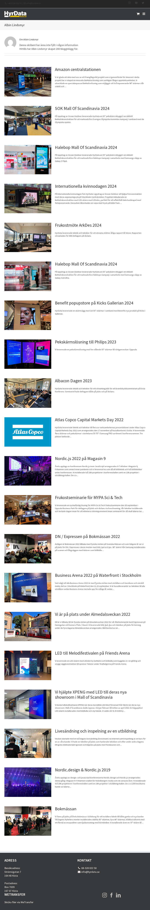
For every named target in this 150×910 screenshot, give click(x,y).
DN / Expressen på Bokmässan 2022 (87, 536)
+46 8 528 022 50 (14, 3)
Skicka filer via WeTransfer (18, 902)
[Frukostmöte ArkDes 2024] (27, 237)
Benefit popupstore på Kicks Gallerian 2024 (94, 303)
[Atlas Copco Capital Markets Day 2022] (27, 432)
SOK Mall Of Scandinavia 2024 (82, 108)
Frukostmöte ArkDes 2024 (78, 225)
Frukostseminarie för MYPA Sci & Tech (88, 497)
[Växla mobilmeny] (144, 13)
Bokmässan (65, 808)
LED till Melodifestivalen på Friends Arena (92, 653)
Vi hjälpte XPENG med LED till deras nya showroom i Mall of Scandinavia (91, 694)
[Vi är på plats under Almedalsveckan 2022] (27, 626)
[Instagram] (104, 895)
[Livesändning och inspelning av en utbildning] (27, 743)
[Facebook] (111, 895)
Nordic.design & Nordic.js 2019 (82, 770)
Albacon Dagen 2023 (73, 380)
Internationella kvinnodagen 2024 (85, 186)
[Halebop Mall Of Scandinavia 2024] (27, 159)
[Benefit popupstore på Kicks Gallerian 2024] (27, 315)
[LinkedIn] (118, 895)
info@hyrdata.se (33, 3)
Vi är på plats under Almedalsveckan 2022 (92, 614)
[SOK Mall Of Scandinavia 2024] (27, 120)
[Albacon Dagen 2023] (27, 393)
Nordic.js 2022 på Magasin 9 (80, 458)
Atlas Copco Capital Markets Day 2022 (89, 419)
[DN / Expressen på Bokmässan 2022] (27, 549)
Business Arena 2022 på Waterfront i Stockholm (98, 575)
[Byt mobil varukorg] (138, 13)
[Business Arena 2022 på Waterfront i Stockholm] (27, 587)
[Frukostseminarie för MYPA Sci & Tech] (27, 510)
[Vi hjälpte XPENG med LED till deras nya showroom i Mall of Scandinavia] (27, 704)
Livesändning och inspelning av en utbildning (96, 731)
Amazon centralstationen (78, 69)
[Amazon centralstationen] (27, 81)
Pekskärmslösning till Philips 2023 (85, 342)
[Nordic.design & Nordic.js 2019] (27, 782)
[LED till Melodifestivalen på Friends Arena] (27, 665)
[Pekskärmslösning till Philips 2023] (27, 354)
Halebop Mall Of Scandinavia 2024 (86, 147)
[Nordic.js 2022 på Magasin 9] (27, 471)
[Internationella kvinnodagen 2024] (27, 198)
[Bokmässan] (27, 821)
